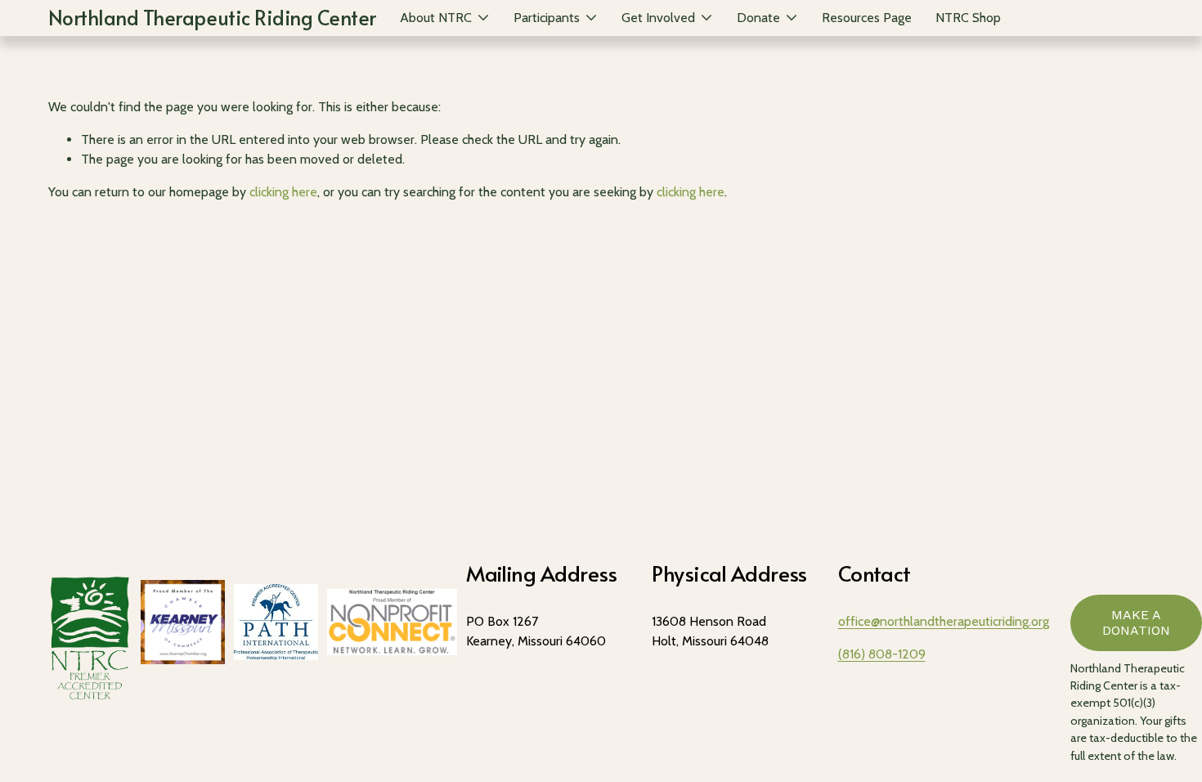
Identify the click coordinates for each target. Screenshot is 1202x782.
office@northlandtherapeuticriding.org (943, 621)
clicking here (283, 192)
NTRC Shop (968, 17)
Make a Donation (1136, 622)
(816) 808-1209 (882, 654)
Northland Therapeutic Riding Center (212, 17)
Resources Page (867, 17)
